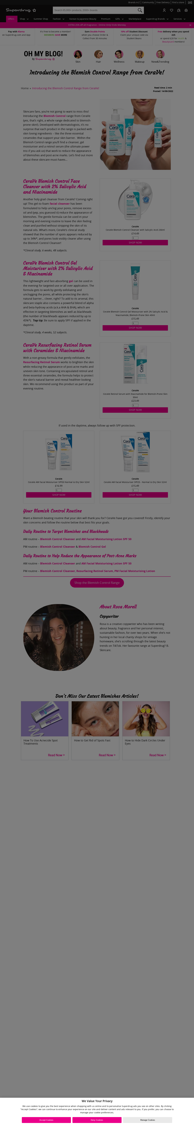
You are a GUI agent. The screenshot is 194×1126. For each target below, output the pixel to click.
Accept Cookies (46, 1120)
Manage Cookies (147, 1120)
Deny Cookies (97, 1120)
